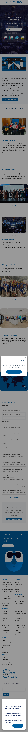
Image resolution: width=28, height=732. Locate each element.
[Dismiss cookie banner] (22, 702)
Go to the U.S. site (14, 371)
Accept (18, 725)
